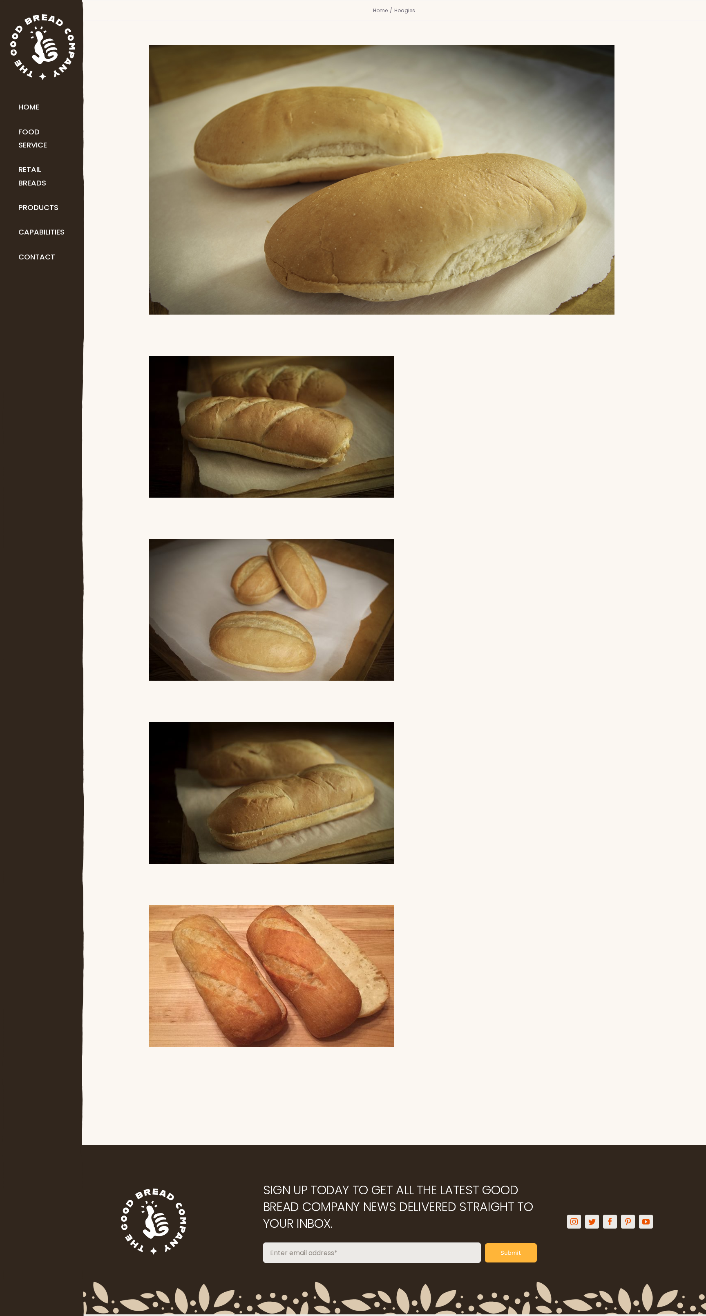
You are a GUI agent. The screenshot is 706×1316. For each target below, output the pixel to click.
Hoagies (394, 198)
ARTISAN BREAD (373, 994)
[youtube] (646, 1222)
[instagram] (574, 1222)
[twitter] (592, 1222)
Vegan (425, 994)
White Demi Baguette (393, 961)
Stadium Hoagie (393, 595)
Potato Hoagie (393, 412)
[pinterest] (628, 1222)
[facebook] (610, 1222)
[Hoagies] (394, 180)
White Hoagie (393, 778)
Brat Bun (393, 165)
